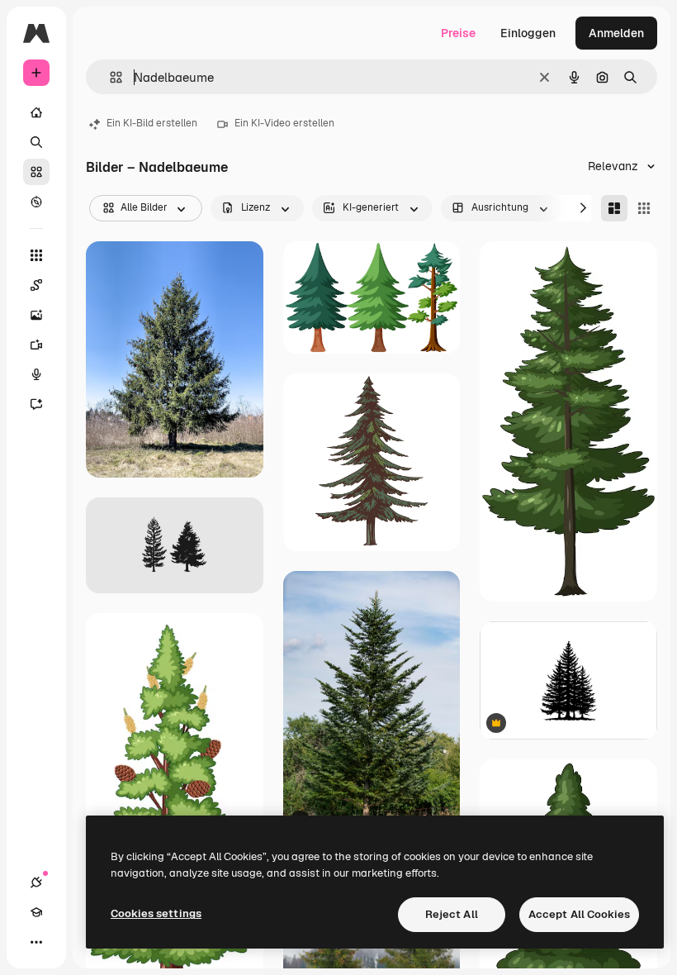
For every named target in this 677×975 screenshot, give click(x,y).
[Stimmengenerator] (36, 374)
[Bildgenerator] (36, 315)
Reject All (451, 914)
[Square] (644, 208)
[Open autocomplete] (109, 77)
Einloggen (528, 33)
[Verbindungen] (36, 882)
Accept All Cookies (579, 914)
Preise (458, 33)
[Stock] (36, 172)
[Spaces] (36, 285)
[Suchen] (36, 142)
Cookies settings (156, 913)
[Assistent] (36, 404)
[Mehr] (36, 942)
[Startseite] (36, 112)
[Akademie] (36, 912)
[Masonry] (614, 208)
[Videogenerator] (36, 344)
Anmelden (616, 33)
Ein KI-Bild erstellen (152, 123)
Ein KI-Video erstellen (284, 123)
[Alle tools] (36, 255)
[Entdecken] (36, 201)
